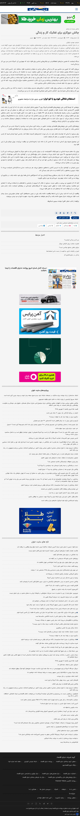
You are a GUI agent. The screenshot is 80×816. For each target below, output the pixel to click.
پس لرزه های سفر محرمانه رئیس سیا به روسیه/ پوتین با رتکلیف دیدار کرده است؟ (54, 609)
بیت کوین (26, 3)
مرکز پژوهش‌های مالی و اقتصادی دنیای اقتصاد (62, 777)
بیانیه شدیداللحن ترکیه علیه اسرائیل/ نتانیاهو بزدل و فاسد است (59, 501)
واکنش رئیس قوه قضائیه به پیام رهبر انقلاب (65, 684)
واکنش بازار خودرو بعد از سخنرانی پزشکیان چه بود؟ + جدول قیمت (58, 469)
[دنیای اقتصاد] (38, 9)
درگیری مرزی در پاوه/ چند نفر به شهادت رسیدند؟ (63, 417)
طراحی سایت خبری (71, 814)
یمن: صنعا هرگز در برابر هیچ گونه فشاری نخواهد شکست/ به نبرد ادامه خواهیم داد (53, 651)
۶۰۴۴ (71, 38)
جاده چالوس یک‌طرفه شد (70, 707)
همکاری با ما (32, 789)
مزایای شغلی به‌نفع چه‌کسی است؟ (69, 247)
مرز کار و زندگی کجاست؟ (71, 240)
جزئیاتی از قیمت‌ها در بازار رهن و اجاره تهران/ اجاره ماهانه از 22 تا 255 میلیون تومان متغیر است (49, 700)
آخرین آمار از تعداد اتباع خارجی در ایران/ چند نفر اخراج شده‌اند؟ (59, 704)
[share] (36, 803)
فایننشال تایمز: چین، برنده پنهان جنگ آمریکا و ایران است (61, 680)
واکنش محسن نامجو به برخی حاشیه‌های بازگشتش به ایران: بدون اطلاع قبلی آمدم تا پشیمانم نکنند (49, 582)
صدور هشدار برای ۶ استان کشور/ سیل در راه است (63, 493)
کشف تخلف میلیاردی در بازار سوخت (67, 676)
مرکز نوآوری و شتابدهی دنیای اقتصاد (27, 774)
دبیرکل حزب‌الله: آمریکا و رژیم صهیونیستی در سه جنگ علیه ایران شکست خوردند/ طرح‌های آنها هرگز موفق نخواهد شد (43, 669)
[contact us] (32, 803)
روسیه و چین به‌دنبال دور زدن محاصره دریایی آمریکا (62, 578)
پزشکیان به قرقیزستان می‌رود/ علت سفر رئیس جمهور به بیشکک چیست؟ (56, 620)
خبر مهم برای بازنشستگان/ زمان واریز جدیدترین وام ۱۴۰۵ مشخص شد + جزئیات (54, 570)
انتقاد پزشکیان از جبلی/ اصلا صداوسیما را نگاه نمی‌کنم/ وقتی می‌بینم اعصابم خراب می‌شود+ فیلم (49, 485)
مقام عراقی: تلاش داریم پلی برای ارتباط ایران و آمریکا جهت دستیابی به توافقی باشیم (53, 497)
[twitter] (67, 213)
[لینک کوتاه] (75, 213)
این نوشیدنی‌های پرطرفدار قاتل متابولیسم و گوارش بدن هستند (59, 489)
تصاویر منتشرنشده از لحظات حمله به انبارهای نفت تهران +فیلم (59, 458)
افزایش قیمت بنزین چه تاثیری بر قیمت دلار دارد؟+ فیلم (62, 586)
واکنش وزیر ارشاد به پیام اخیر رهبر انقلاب (66, 719)
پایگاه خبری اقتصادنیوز (69, 765)
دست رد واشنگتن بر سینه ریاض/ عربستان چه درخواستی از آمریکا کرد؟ (57, 466)
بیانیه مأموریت (59, 798)
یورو (64, 3)
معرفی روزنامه (71, 798)
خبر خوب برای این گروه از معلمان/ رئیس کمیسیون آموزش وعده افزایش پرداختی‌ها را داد (52, 711)
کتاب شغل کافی (63, 218)
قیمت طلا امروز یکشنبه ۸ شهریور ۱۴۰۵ (66, 409)
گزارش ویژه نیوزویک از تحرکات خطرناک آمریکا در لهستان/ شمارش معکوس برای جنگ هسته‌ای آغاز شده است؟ (46, 723)
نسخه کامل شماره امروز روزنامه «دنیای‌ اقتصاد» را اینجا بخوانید (26, 269)
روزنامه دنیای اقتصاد (46, 762)
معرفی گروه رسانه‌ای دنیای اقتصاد (66, 762)
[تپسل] (3, 95)
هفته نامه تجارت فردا (14, 762)
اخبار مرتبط (40, 235)
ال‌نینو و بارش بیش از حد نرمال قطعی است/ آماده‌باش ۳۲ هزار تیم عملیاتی (55, 421)
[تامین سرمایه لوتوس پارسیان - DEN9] (40, 351)
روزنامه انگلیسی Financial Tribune (66, 781)
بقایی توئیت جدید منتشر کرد (69, 715)
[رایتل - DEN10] (40, 377)
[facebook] (71, 213)
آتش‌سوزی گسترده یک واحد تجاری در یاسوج (65, 589)
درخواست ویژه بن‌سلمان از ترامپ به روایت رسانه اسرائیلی (61, 738)
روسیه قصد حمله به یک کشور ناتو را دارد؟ (65, 566)
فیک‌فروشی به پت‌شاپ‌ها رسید (69, 742)
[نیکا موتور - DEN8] (40, 299)
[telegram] (60, 213)
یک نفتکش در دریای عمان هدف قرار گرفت (65, 555)
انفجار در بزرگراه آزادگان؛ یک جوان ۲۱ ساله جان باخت (62, 413)
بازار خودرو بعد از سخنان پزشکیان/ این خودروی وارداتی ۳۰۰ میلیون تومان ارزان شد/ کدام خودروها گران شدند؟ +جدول (42, 425)
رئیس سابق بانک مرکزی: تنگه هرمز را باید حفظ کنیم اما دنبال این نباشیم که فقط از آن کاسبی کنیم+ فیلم (47, 613)
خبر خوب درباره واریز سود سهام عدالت (66, 428)
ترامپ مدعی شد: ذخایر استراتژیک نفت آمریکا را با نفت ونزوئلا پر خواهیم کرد (55, 601)
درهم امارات (45, 3)
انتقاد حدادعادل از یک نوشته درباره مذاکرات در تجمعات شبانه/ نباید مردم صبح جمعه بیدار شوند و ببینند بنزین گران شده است (41, 396)
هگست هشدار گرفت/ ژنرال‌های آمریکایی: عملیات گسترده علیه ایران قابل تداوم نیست (53, 551)
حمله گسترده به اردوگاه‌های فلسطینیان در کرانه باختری (62, 727)
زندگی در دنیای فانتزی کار (71, 255)
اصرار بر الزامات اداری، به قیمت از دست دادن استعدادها (62, 251)
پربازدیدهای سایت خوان (40, 390)
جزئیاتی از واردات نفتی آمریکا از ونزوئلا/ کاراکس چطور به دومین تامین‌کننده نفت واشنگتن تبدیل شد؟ (48, 734)
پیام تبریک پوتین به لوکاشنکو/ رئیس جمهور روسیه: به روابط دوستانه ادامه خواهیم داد (52, 672)
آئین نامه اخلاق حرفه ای (44, 798)
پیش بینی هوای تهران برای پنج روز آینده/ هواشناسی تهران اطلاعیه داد (57, 562)
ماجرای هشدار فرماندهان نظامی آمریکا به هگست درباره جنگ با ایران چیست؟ (55, 624)
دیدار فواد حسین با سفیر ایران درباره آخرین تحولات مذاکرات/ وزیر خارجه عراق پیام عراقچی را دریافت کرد (47, 547)
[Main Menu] (77, 9)
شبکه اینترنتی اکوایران (30, 762)
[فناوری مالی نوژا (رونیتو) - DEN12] (40, 521)
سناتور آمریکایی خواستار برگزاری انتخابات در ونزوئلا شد (62, 574)
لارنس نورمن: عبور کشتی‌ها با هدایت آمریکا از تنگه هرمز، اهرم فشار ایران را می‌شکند (53, 438)
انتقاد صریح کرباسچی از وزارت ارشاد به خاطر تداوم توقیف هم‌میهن (58, 399)
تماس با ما (72, 789)
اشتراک (56, 789)
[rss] (40, 803)
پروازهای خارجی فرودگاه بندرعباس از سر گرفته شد (63, 559)
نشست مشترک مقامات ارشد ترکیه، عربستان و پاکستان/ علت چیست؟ (58, 632)
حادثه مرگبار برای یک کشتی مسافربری (67, 628)
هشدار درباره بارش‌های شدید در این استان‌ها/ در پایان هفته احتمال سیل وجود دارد (53, 454)
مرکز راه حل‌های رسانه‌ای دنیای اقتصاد (33, 777)
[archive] (28, 803)
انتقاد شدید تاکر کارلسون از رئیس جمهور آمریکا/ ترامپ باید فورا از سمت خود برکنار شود (52, 605)
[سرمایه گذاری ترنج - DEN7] (40, 19)
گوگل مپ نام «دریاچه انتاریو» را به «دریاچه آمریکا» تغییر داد (60, 597)
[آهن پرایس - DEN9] (40, 321)
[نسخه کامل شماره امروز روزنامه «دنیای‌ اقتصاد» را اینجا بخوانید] (62, 278)
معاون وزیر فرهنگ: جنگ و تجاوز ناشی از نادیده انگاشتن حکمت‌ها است (57, 616)
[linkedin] (64, 213)
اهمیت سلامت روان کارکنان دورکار (69, 244)
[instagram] (51, 803)
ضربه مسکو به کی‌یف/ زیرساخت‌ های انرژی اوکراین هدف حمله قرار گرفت (57, 643)
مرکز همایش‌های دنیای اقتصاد (50, 774)
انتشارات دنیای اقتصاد (69, 774)
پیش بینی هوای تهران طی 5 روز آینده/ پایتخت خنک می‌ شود (59, 647)
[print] (56, 213)
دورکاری (75, 218)
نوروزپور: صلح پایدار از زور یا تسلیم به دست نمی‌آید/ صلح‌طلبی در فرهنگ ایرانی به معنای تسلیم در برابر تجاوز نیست (43, 593)
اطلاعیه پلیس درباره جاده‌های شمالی (67, 731)
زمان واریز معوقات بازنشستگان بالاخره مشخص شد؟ (63, 462)
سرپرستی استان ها (45, 789)
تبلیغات (64, 789)
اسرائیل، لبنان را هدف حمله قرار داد (68, 665)
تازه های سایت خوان (40, 541)
